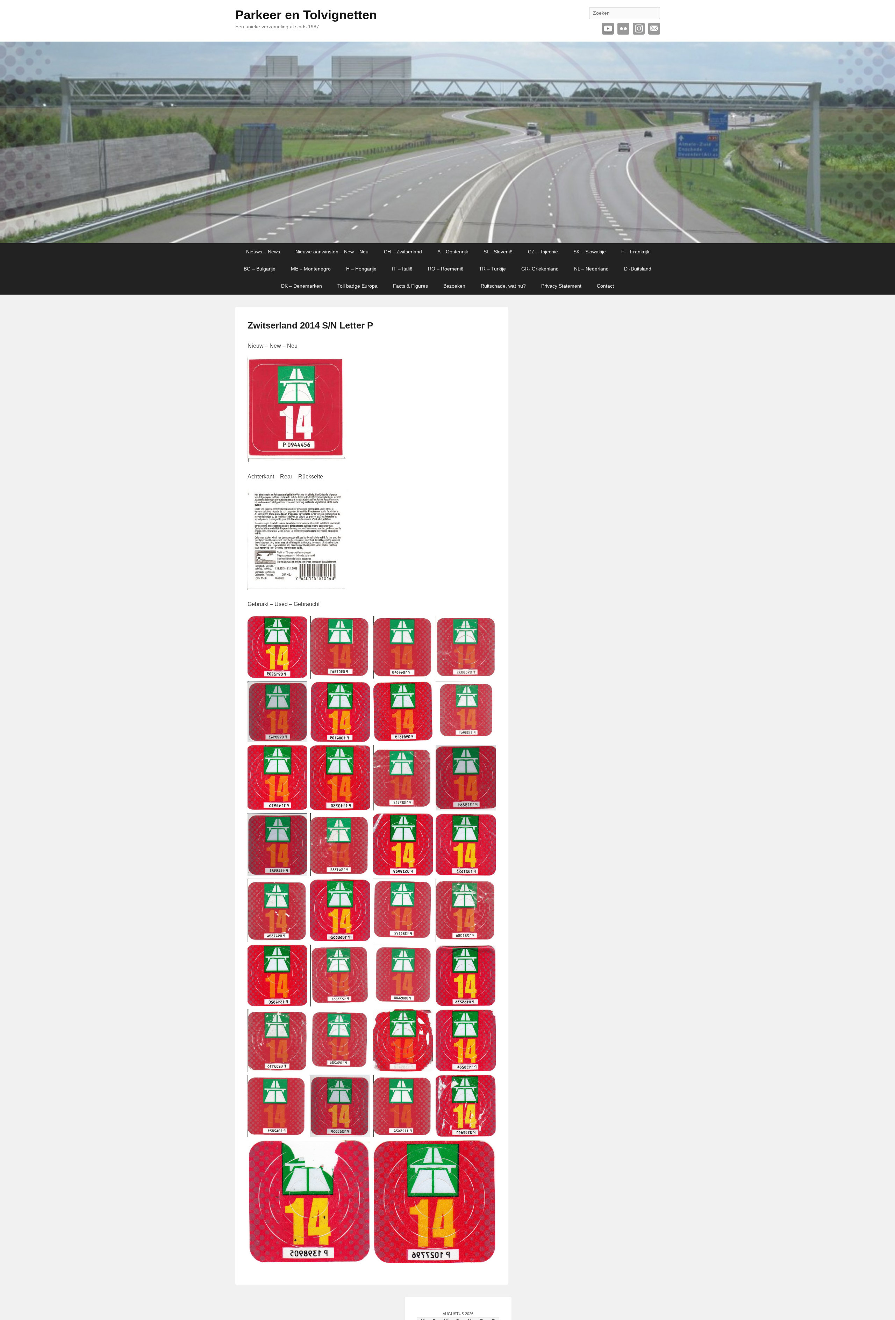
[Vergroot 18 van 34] (361, 887)
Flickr (623, 29)
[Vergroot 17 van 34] (298, 887)
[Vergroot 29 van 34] (298, 1083)
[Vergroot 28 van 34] (486, 1018)
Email (654, 29)
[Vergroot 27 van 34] (423, 1018)
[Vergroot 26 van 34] (361, 1018)
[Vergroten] (338, 366)
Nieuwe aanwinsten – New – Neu (331, 251)
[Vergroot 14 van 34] (361, 822)
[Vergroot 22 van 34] (361, 953)
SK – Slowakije (589, 251)
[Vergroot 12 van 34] (486, 753)
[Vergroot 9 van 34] (298, 753)
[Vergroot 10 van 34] (361, 753)
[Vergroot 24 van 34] (486, 953)
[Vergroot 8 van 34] (486, 690)
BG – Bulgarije (259, 269)
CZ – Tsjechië (543, 251)
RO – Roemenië (446, 269)
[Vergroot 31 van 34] (423, 1083)
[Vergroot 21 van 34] (298, 953)
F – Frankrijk (635, 251)
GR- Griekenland (540, 269)
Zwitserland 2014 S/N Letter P (310, 325)
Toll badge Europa (357, 286)
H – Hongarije (361, 269)
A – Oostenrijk (452, 251)
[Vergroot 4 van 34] (486, 624)
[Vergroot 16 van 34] (486, 822)
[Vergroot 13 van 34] (298, 822)
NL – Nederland (591, 269)
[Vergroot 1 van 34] (298, 624)
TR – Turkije (492, 269)
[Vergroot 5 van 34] (298, 690)
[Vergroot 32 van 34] (486, 1083)
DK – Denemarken (301, 286)
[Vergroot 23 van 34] (423, 953)
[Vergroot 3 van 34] (423, 624)
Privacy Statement (561, 286)
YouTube (608, 29)
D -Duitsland (637, 269)
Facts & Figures (410, 286)
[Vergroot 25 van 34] (298, 1018)
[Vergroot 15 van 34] (423, 822)
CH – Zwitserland (403, 251)
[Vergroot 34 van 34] (486, 1149)
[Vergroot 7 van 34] (423, 690)
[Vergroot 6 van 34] (361, 690)
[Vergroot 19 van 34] (423, 887)
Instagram (639, 29)
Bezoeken (454, 286)
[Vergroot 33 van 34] (361, 1149)
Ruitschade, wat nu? (503, 286)
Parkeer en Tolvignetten (306, 15)
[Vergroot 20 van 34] (486, 887)
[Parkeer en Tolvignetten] (447, 143)
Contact (605, 286)
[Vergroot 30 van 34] (361, 1083)
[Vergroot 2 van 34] (361, 624)
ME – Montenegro (311, 269)
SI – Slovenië (498, 251)
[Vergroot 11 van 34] (423, 753)
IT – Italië (402, 269)
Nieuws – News (263, 251)
